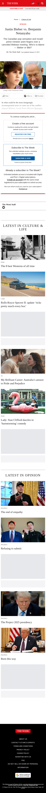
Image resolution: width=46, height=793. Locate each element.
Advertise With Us (23, 757)
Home (16, 19)
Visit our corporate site (30, 785)
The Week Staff (14, 52)
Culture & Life (26, 19)
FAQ (23, 760)
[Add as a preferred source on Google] (23, 775)
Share (6, 96)
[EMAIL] (4, 207)
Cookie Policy (23, 753)
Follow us (29, 96)
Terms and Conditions (23, 746)
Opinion (23, 24)
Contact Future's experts (23, 742)
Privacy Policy (23, 750)
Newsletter (40, 96)
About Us (23, 739)
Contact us (23, 189)
